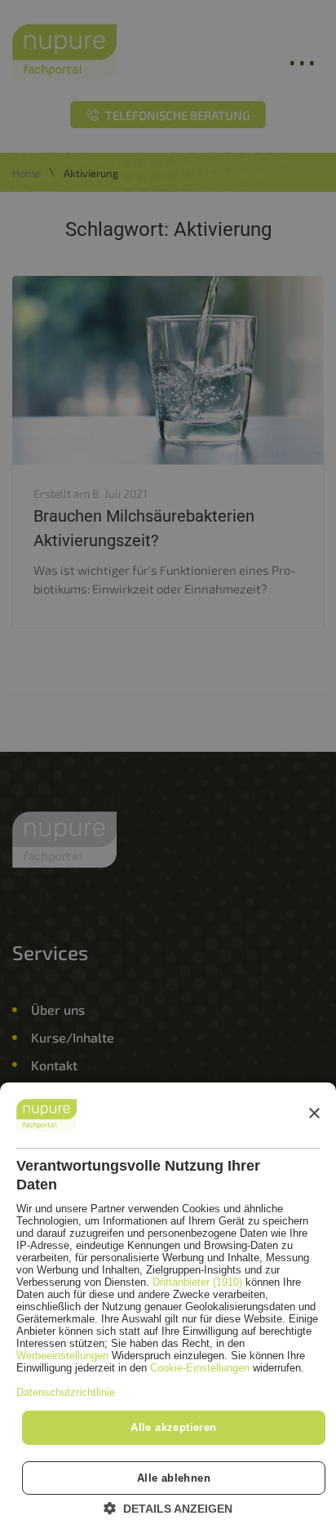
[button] (168, 1508)
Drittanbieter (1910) (197, 1282)
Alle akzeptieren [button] (173, 1427)
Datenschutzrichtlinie (65, 1392)
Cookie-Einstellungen (200, 1368)
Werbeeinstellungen (62, 1355)
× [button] (313, 1114)
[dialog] (168, 1310)
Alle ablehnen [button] (173, 1478)
